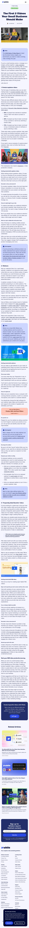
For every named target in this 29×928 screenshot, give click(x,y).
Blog (16, 856)
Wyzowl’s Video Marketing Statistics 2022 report (14, 109)
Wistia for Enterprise (5, 905)
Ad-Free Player (4, 870)
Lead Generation (4, 885)
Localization (3, 875)
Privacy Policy (8, 839)
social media (13, 476)
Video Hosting (4, 866)
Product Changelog (19, 890)
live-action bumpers (14, 632)
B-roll (25, 198)
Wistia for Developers (5, 903)
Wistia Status (17, 891)
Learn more (16, 337)
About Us (17, 904)
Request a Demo (4, 860)
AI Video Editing (4, 897)
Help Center (19, 554)
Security (16, 898)
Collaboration (3, 899)
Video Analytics (4, 879)
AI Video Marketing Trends (20, 874)
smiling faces (23, 635)
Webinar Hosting (4, 883)
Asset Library (17, 861)
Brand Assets (17, 906)
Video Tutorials (18, 866)
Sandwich (20, 166)
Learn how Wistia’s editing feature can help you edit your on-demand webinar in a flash (14, 494)
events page (8, 321)
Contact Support (18, 893)
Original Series (18, 868)
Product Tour (3, 858)
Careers (16, 908)
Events (16, 858)
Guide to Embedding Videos (20, 880)
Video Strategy (14, 8)
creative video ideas (13, 305)
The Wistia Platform (5, 856)
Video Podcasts (4, 877)
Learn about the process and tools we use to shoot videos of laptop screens (14, 257)
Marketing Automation (5, 887)
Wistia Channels (4, 873)
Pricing (2, 861)
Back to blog (14, 5)
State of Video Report (19, 872)
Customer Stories (18, 860)
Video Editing (3, 895)
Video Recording (4, 893)
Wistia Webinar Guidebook (20, 876)
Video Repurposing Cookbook (21, 878)
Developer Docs (18, 888)
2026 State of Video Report (12, 53)
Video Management (5, 871)
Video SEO (3, 889)
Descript (6, 147)
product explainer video (17, 92)
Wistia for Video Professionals (7, 907)
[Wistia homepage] (5, 2)
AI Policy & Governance (19, 900)
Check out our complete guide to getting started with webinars (14, 437)
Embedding (3, 868)
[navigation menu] (25, 2)
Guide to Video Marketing (20, 881)
